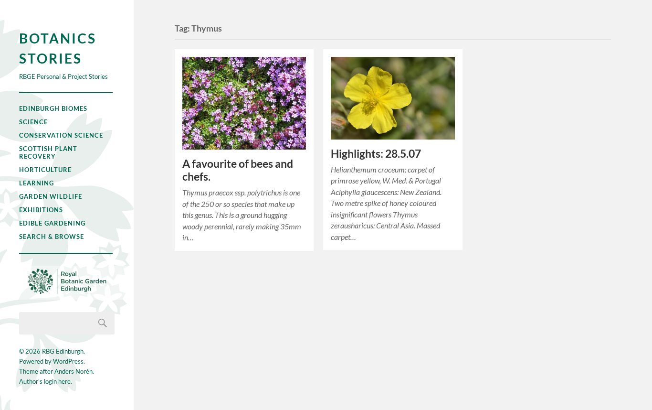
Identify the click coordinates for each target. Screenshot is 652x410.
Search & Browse (51, 236)
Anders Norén (73, 371)
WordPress (68, 361)
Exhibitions (41, 210)
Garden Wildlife (50, 196)
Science (33, 122)
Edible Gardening (52, 223)
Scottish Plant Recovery (48, 152)
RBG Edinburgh (63, 351)
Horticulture (45, 169)
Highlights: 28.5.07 (376, 153)
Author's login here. (45, 381)
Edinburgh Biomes (53, 108)
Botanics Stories (57, 48)
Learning (36, 183)
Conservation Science (61, 135)
